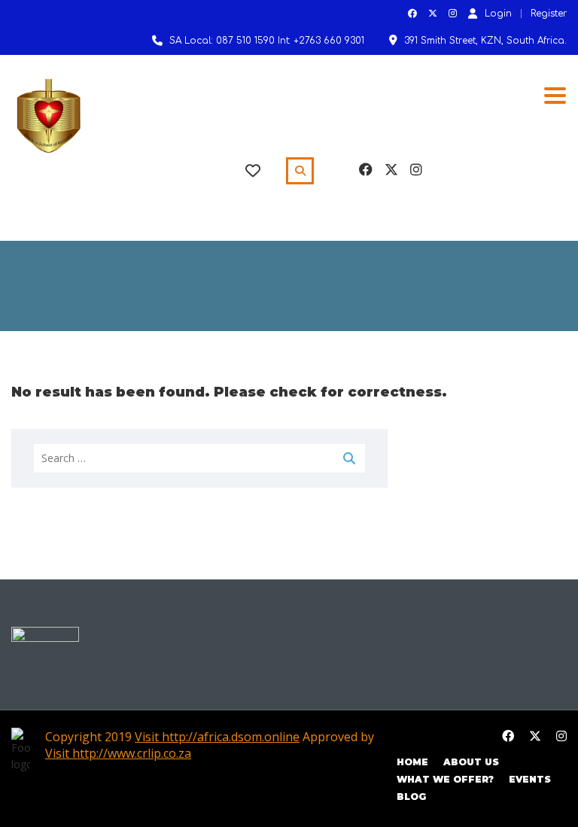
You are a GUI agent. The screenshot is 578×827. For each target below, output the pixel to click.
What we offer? (445, 779)
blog (411, 796)
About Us (471, 762)
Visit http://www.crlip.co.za (118, 753)
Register (549, 13)
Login (498, 13)
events (530, 779)
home (412, 762)
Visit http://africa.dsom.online (217, 736)
